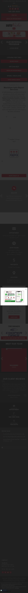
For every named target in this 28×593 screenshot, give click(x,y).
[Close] (26, 289)
